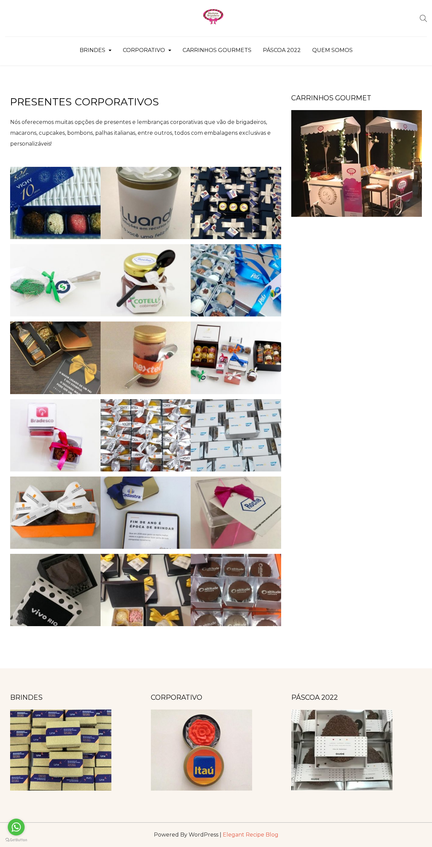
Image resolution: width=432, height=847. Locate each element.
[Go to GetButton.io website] (16, 840)
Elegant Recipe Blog (250, 834)
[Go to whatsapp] (16, 827)
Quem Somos (332, 50)
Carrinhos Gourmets (217, 50)
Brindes (92, 50)
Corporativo (144, 50)
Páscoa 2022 (282, 50)
